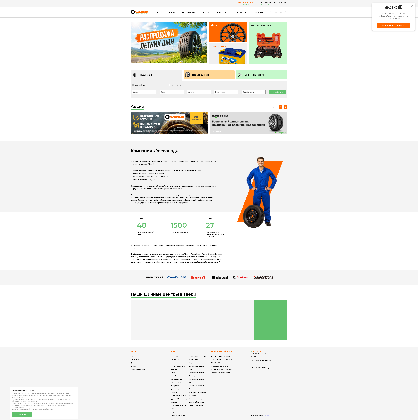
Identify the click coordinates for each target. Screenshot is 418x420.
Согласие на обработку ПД (260, 368)
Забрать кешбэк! (195, 363)
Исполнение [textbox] (225, 92)
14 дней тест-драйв (177, 376)
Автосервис (222, 12)
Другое (206, 12)
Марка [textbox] (171, 92)
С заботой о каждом (177, 379)
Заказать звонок (247, 4)
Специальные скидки (196, 399)
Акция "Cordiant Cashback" (198, 356)
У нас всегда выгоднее (178, 395)
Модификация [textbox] (253, 92)
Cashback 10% (175, 373)
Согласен (22, 414)
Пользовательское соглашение (261, 364)
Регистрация (282, 2)
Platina (267, 415)
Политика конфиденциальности (262, 360)
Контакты (260, 12)
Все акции (272, 107)
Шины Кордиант (176, 382)
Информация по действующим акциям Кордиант (178, 389)
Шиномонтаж (241, 12)
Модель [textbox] (198, 92)
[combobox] (144, 92)
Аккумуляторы (189, 12)
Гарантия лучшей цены (197, 405)
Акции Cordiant (194, 359)
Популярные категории (138, 369)
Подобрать (277, 92)
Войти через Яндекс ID (393, 25)
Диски (172, 12)
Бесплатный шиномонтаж (197, 402)
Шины (133, 356)
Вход (275, 2)
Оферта (253, 356)
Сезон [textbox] (143, 92)
